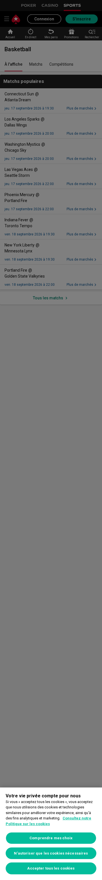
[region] (51, 833)
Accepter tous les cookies (51, 868)
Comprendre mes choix (51, 838)
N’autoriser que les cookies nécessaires (51, 853)
